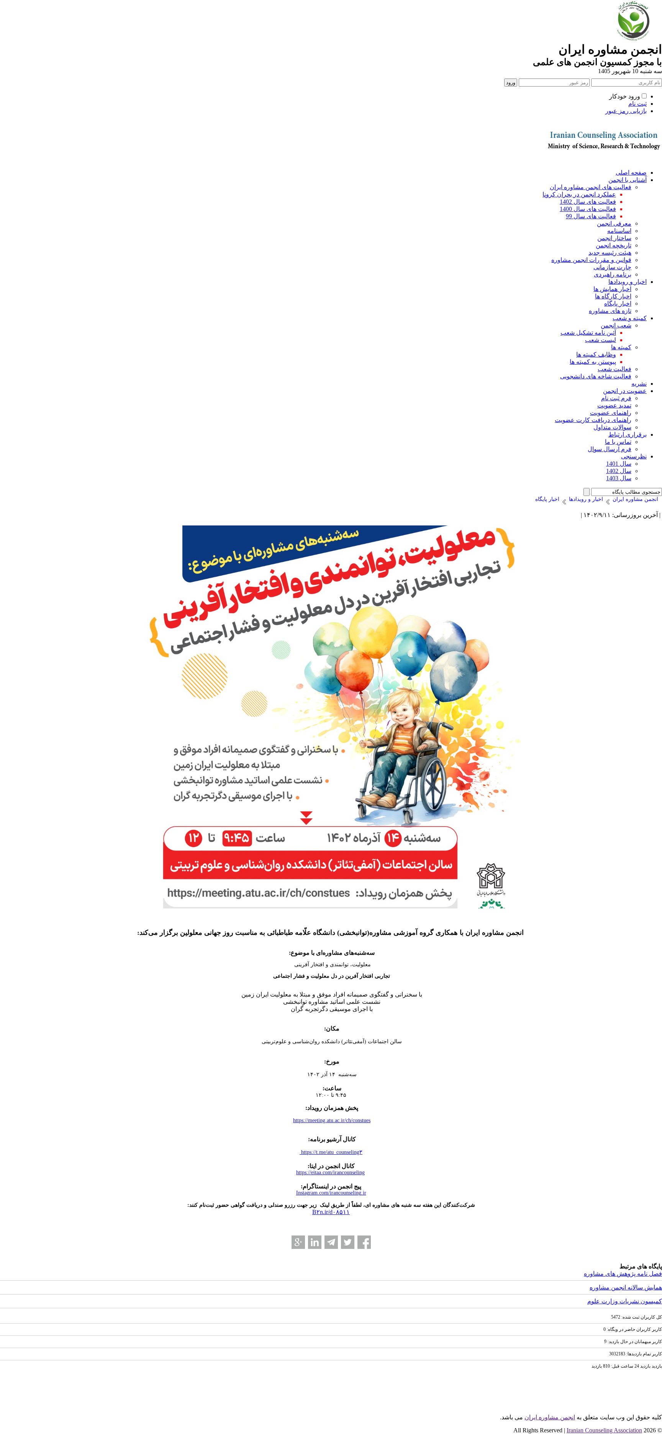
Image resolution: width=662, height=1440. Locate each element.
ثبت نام (637, 103)
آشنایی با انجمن (627, 180)
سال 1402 (618, 471)
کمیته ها (621, 347)
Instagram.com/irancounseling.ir (331, 1193)
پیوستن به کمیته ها (593, 361)
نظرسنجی (634, 456)
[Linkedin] (314, 1242)
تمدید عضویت (614, 405)
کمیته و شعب (630, 318)
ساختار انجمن (614, 238)
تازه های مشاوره (610, 311)
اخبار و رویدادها (627, 281)
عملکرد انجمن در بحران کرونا (579, 194)
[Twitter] (347, 1242)
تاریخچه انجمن (613, 245)
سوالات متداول (612, 427)
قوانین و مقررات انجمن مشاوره (591, 260)
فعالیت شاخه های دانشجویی (595, 376)
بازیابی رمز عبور (626, 111)
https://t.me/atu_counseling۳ (331, 1152)
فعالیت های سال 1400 (588, 209)
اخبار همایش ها (612, 289)
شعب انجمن (616, 325)
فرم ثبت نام (616, 398)
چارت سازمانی (612, 267)
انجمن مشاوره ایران (549, 1417)
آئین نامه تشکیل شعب (588, 332)
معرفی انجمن (614, 223)
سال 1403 (618, 478)
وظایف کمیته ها (596, 354)
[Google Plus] (298, 1242)
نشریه (639, 383)
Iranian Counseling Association (604, 1430)
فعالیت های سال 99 (591, 216)
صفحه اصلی (631, 172)
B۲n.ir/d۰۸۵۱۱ (331, 1212)
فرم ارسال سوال (609, 449)
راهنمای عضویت (610, 412)
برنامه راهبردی (612, 274)
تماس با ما (618, 442)
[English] (602, 160)
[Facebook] (364, 1242)
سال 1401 (618, 463)
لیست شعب (600, 340)
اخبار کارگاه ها (613, 296)
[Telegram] (331, 1242)
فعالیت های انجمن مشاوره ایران (590, 187)
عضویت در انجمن (625, 391)
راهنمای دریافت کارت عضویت (593, 420)
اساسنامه (619, 230)
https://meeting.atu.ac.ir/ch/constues (331, 1120)
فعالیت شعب (614, 369)
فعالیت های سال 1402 (588, 201)
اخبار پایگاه (617, 303)
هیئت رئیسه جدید (609, 252)
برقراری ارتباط (627, 434)
